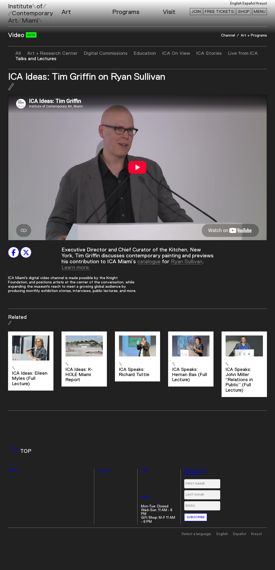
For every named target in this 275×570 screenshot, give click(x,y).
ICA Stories (209, 53)
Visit (169, 12)
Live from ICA (243, 53)
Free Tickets (219, 11)
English (236, 3)
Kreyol (261, 3)
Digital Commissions (106, 53)
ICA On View (176, 53)
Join (196, 11)
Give (102, 477)
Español (249, 3)
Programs (125, 12)
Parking (147, 484)
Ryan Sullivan (186, 261)
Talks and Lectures (35, 58)
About (13, 470)
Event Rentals (19, 484)
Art (66, 12)
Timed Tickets (153, 477)
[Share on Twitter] (26, 252)
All (18, 53)
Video (17, 35)
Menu (260, 11)
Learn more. (76, 267)
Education (145, 53)
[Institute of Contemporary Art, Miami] (16, 11)
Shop (244, 11)
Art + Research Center (52, 53)
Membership (108, 484)
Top (22, 451)
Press (13, 477)
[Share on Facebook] (13, 252)
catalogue (149, 261)
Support (104, 470)
